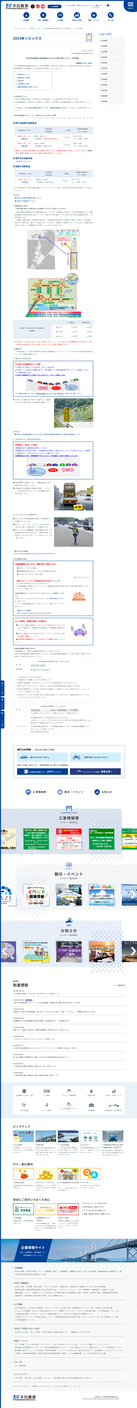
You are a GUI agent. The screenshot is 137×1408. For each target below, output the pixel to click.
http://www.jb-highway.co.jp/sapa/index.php (34, 613)
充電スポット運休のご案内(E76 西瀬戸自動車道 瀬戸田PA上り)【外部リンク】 (41, 1030)
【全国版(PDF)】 (64, 1021)
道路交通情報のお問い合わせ (28, 87)
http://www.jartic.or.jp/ (40, 731)
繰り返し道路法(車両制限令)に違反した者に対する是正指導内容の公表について (41, 1057)
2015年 (104, 101)
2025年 (104, 46)
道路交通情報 (55, 108)
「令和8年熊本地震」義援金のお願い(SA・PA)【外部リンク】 (35, 1066)
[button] (4, 838)
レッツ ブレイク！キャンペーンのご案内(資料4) (41, 598)
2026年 (104, 40)
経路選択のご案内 (24, 77)
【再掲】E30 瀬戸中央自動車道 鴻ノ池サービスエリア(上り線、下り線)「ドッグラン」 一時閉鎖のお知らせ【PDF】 (54, 1012)
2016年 (104, 96)
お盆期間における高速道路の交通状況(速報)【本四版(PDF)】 (34, 1021)
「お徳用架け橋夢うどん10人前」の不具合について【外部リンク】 (36, 993)
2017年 (104, 90)
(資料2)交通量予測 (23, 201)
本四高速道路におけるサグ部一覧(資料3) (50, 393)
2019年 (104, 79)
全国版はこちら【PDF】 (84, 63)
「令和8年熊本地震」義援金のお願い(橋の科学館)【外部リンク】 (36, 1075)
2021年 (104, 68)
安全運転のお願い (24, 84)
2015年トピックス (35, 28)
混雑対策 (21, 81)
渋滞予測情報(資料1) (35, 108)
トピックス (106, 34)
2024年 (104, 51)
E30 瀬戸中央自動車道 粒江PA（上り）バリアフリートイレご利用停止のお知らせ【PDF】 (45, 1048)
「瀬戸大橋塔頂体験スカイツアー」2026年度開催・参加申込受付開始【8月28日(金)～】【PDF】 (47, 1002)
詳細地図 (24, 139)
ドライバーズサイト (19, 28)
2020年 (104, 74)
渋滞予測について (24, 74)
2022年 (104, 63)
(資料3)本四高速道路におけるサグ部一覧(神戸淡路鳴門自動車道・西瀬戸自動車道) (46, 434)
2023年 (104, 57)
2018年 (104, 85)
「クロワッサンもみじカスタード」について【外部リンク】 (34, 1039)
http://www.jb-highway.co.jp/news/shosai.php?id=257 (34, 553)
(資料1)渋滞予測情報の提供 (26, 198)
